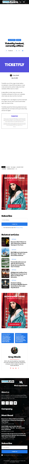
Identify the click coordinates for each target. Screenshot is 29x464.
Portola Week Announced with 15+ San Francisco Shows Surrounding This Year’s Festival (18, 264)
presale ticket (20, 167)
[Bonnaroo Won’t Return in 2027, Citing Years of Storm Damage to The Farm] (5, 242)
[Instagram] (10, 367)
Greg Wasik (16, 75)
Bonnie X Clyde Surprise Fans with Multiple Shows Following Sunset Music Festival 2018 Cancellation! (21, 338)
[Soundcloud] (15, 367)
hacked (8, 167)
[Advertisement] (14, 19)
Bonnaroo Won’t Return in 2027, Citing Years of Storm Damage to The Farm (18, 243)
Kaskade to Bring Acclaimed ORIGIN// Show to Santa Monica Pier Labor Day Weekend (19, 285)
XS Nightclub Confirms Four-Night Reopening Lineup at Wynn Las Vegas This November (19, 275)
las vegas (13, 167)
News (18, 40)
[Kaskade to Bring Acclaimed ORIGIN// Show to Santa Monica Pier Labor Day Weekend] (5, 283)
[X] (18, 367)
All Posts (12, 40)
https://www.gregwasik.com (14, 359)
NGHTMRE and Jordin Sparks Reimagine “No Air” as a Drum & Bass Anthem (19, 253)
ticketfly (4, 168)
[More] (22, 50)
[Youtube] (15, 403)
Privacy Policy (19, 227)
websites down (11, 168)
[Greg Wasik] (11, 75)
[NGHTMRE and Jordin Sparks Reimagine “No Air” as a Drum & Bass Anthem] (5, 252)
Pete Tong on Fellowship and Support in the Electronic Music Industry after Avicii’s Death (6, 338)
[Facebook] (3, 403)
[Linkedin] (13, 367)
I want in (14, 224)
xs (16, 168)
